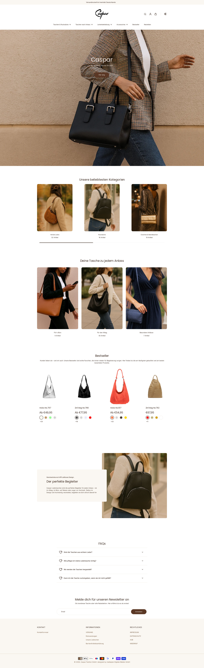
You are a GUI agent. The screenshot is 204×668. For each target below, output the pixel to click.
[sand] (152, 417)
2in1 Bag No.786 (82, 407)
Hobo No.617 (115, 407)
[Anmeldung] (150, 14)
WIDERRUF (134, 643)
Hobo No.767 (45, 407)
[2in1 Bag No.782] (155, 386)
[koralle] (112, 417)
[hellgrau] (81, 417)
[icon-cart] (155, 14)
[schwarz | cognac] (161, 417)
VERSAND (89, 632)
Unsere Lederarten (92, 640)
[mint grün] (50, 417)
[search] (145, 14)
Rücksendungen (91, 636)
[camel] (45, 417)
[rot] (90, 417)
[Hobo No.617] (120, 386)
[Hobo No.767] (49, 386)
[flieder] (85, 417)
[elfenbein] (41, 417)
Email (63, 612)
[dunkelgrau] (76, 417)
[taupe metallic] (121, 417)
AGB (131, 640)
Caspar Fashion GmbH (89, 662)
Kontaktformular (42, 632)
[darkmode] (164, 14)
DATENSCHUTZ (135, 636)
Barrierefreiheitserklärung (95, 643)
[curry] (156, 417)
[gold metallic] (125, 417)
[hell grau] (54, 417)
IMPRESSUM (134, 632)
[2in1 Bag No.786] (84, 386)
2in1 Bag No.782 (152, 407)
